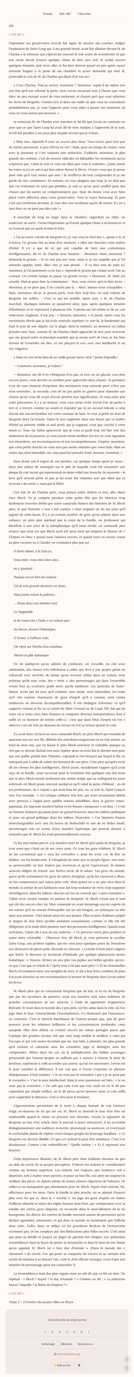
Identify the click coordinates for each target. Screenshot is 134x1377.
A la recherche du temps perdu (67, 1319)
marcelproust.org (69, 1354)
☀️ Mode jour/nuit (62, 1365)
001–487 (65, 14)
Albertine (66, 1344)
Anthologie (48, 1344)
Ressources (85, 1344)
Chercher (84, 14)
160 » (20, 34)
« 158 (12, 34)
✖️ (79, 1365)
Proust (47, 14)
